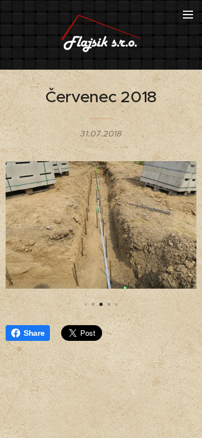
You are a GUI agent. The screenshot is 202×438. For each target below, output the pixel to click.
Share (34, 332)
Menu (188, 14)
